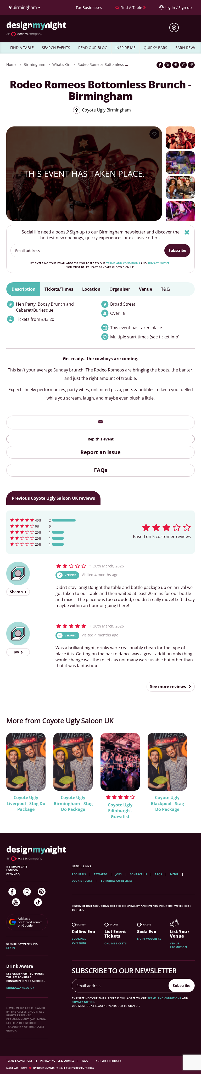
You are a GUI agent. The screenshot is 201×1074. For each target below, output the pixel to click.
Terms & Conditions (19, 1060)
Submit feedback (108, 1061)
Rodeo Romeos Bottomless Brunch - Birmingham (120, 64)
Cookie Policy (82, 880)
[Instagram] (27, 892)
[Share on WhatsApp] (183, 65)
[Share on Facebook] (160, 65)
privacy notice (159, 263)
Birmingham (34, 64)
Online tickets (115, 943)
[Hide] (187, 232)
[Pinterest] (42, 892)
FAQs (100, 470)
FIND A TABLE (22, 47)
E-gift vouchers (149, 938)
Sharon (17, 591)
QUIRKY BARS (155, 47)
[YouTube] (16, 902)
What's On (61, 64)
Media (174, 874)
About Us (79, 874)
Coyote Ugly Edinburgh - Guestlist (120, 811)
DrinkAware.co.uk (20, 988)
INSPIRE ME (125, 47)
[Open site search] (176, 27)
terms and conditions (123, 263)
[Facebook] (12, 892)
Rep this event (101, 439)
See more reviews (168, 686)
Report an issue (100, 452)
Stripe (10, 947)
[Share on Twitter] (167, 65)
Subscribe (177, 250)
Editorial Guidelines (116, 880)
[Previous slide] (17, 772)
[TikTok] (38, 902)
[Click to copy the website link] (191, 65)
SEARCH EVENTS (56, 47)
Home (11, 64)
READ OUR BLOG (92, 47)
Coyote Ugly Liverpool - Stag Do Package (26, 803)
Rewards (100, 874)
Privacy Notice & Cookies (57, 1060)
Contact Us (138, 874)
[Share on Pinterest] (175, 65)
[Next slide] (183, 772)
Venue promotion (178, 945)
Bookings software (79, 940)
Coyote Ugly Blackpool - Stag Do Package (167, 803)
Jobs (118, 874)
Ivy (17, 652)
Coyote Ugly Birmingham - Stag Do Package (73, 803)
